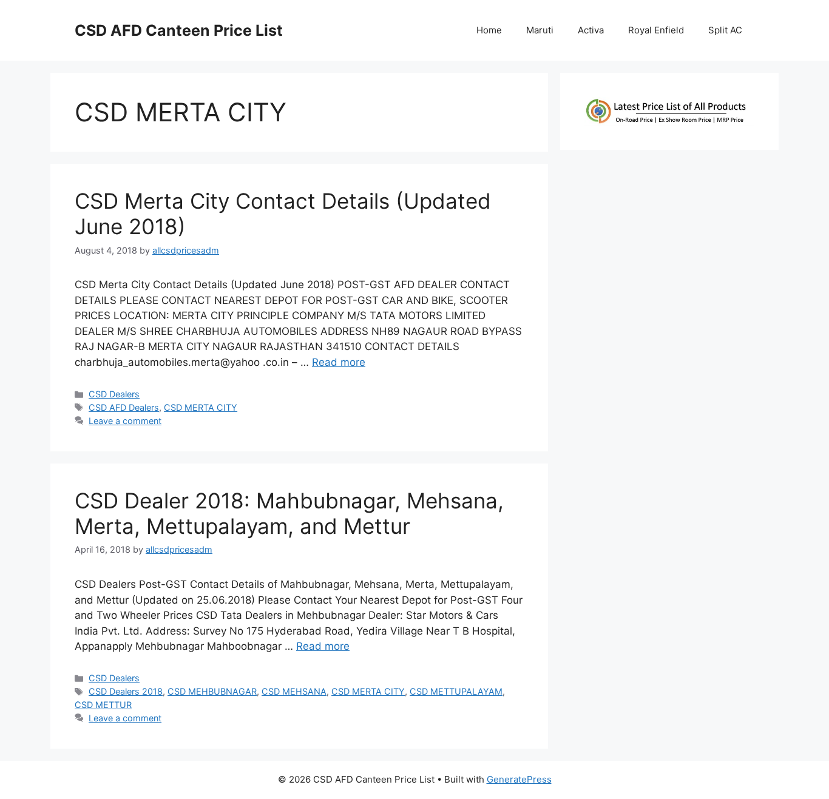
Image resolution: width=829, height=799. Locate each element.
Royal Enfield (656, 30)
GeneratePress (519, 779)
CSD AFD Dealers (124, 407)
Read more (338, 362)
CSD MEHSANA (294, 691)
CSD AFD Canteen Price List (179, 30)
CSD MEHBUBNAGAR (212, 691)
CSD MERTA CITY (200, 407)
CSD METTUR (103, 705)
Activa (591, 30)
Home (489, 30)
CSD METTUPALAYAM (456, 691)
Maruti (539, 30)
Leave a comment (125, 421)
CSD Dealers (114, 394)
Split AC (725, 30)
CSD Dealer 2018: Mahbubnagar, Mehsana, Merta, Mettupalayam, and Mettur (289, 513)
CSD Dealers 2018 (126, 691)
